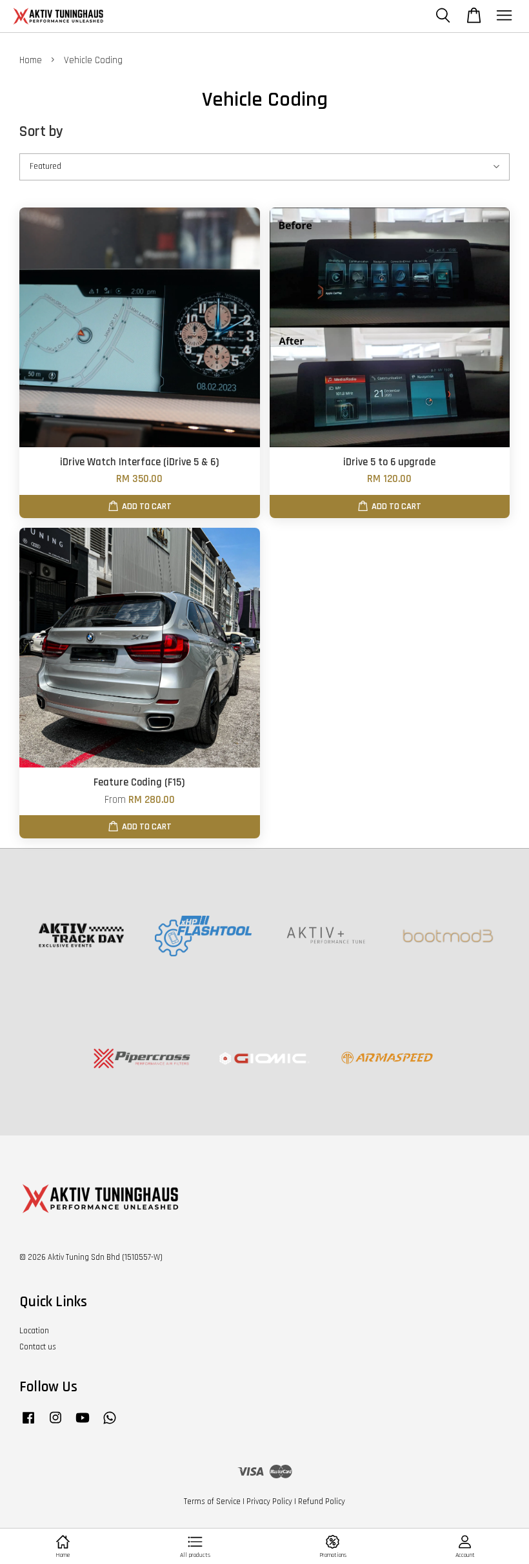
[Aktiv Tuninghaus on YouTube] (83, 1424)
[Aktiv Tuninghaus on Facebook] (28, 1424)
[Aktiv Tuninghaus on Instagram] (55, 1424)
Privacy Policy (269, 1501)
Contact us (37, 1347)
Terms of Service (212, 1501)
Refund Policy (321, 1501)
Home (30, 60)
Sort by (41, 131)
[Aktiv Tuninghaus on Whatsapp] (110, 1424)
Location (34, 1331)
